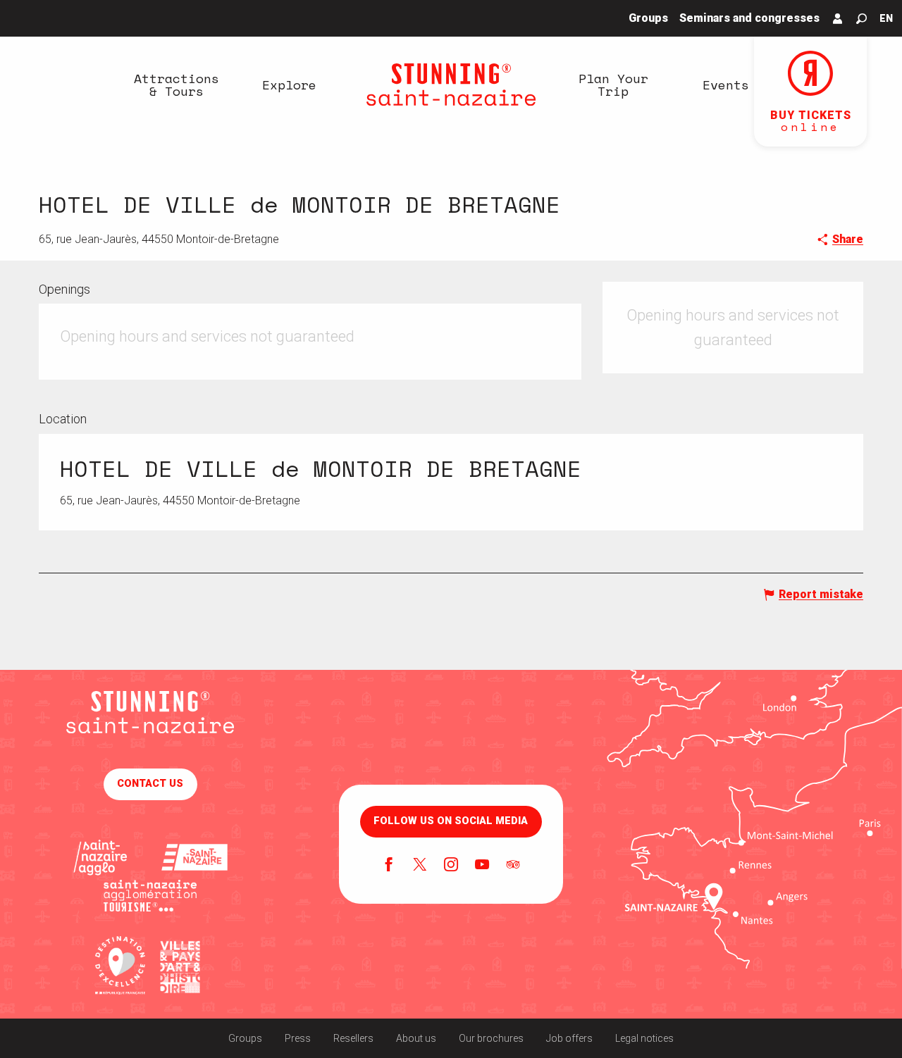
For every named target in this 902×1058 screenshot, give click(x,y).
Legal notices (644, 1038)
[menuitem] (176, 84)
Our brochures (491, 1038)
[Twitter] (419, 866)
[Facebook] (388, 866)
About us (416, 1038)
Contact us (150, 784)
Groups (245, 1038)
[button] (861, 19)
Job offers (569, 1038)
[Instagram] (451, 866)
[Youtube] (482, 866)
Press (298, 1038)
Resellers (353, 1038)
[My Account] (838, 18)
